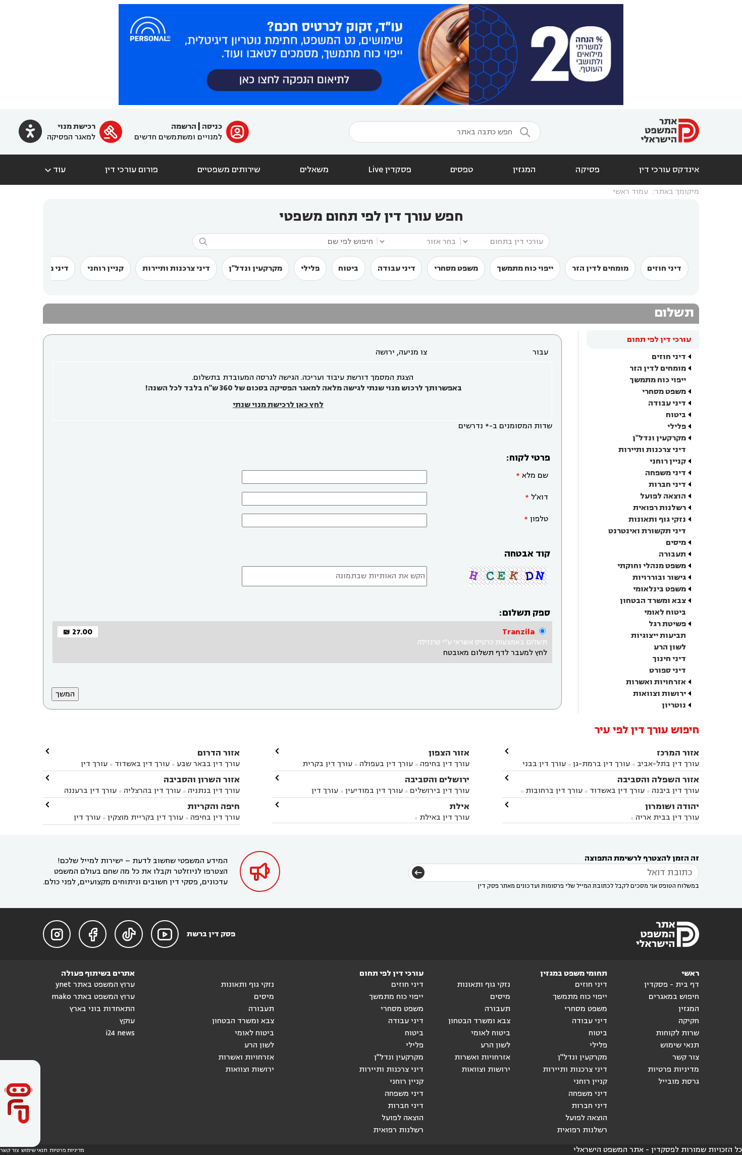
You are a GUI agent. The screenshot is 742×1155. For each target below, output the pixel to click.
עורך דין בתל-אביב (668, 764)
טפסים (461, 170)
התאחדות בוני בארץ (102, 1008)
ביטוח (348, 268)
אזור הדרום (218, 753)
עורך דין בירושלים (439, 790)
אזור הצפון (449, 753)
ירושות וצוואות (659, 693)
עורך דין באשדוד (617, 790)
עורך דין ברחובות (553, 790)
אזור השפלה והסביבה (658, 779)
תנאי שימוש (679, 1045)
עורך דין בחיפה (444, 764)
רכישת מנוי (76, 126)
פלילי (310, 268)
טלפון (539, 519)
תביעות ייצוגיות (658, 635)
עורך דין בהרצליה (152, 790)
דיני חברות (667, 484)
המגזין (524, 170)
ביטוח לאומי (665, 612)
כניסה (212, 126)
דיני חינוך (669, 659)
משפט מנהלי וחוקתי (651, 566)
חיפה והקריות (213, 806)
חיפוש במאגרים (674, 996)
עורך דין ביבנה (675, 790)
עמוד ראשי (630, 191)
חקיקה (688, 1021)
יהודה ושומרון (672, 806)
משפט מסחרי (456, 268)
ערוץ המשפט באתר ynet (95, 984)
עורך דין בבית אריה (667, 817)
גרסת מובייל (678, 1081)
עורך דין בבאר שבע (208, 764)
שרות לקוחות (677, 1033)
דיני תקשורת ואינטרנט (647, 531)
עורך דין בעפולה (385, 764)
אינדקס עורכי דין (669, 170)
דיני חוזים (664, 268)
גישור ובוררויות (659, 577)
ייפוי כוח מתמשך (525, 268)
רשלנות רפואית (659, 508)
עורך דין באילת (444, 817)
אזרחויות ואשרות (656, 682)
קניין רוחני (105, 268)
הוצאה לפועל (663, 496)
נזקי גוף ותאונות (657, 519)
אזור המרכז (678, 753)
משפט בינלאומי (659, 589)
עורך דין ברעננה (90, 790)
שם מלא (535, 475)
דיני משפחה (665, 473)
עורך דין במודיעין (374, 790)
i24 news (120, 1033)
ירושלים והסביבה (437, 779)
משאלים (314, 170)
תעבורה (672, 554)
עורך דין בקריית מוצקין (145, 817)
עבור (540, 352)
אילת (459, 806)
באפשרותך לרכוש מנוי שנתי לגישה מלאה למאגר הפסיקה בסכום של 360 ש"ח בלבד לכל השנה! (303, 388)
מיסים (676, 542)
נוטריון (674, 705)
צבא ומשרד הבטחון (653, 600)
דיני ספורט (667, 670)
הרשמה (183, 126)
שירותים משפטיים (228, 170)
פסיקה (587, 170)
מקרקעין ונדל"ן (255, 268)
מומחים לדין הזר (600, 268)
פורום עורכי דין (131, 170)
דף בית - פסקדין (671, 984)
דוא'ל (539, 497)
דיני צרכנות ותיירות (176, 268)
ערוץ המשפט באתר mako (93, 996)
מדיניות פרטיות (673, 1069)
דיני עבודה (396, 268)
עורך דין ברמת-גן (601, 764)
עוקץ (127, 1021)
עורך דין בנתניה (214, 790)
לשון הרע (670, 647)
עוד (54, 170)
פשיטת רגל (667, 624)
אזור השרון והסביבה (202, 779)
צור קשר (685, 1057)
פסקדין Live (389, 170)
